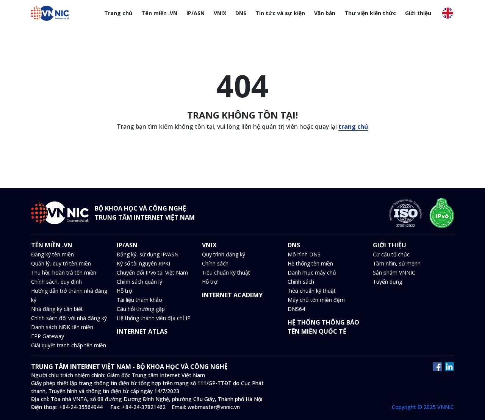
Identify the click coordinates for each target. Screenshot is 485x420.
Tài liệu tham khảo (139, 299)
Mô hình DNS (304, 254)
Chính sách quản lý (139, 281)
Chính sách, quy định (56, 281)
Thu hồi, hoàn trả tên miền (63, 272)
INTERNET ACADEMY (232, 295)
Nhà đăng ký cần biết (57, 308)
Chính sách (215, 263)
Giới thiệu (418, 13)
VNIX (220, 13)
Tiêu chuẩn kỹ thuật (226, 272)
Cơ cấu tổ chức (391, 254)
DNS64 (296, 308)
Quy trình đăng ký (223, 254)
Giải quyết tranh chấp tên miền (68, 345)
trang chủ (353, 126)
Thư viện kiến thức (370, 13)
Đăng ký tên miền (52, 254)
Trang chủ (118, 13)
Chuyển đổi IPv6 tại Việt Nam (152, 272)
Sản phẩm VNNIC (394, 272)
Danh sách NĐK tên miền (62, 327)
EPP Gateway (47, 336)
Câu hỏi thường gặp (141, 308)
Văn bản (324, 13)
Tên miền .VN (159, 13)
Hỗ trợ (124, 290)
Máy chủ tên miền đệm (316, 299)
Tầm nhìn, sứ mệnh (397, 263)
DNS (240, 13)
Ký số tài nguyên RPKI (143, 263)
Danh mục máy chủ (312, 272)
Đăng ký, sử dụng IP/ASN (147, 254)
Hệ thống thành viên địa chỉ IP (154, 318)
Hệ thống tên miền (310, 263)
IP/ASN (195, 13)
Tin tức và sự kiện (280, 13)
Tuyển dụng (387, 281)
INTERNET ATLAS (142, 331)
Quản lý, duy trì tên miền (61, 263)
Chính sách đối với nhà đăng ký (69, 318)
